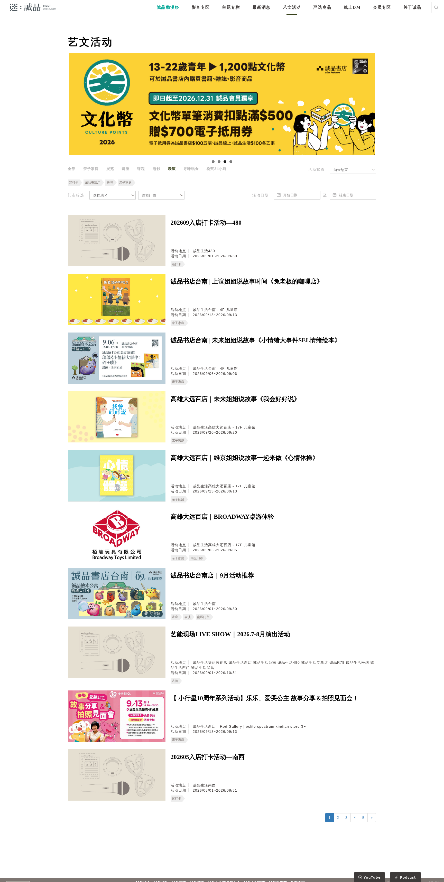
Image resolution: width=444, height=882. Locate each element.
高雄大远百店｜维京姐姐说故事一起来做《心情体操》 (245, 457)
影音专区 (201, 7)
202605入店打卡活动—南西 (208, 757)
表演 (172, 169)
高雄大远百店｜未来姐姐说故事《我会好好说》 (235, 399)
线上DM (352, 7)
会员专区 (382, 7)
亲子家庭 (91, 169)
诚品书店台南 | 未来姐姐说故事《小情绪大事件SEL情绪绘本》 (256, 340)
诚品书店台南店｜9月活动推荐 (212, 575)
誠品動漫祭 (168, 7)
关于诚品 (412, 7)
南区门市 (197, 558)
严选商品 (322, 7)
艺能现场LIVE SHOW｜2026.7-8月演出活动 (230, 634)
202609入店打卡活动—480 (206, 222)
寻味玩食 (191, 169)
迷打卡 (73, 182)
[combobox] (353, 169)
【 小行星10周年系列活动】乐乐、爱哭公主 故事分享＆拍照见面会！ (265, 698)
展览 (110, 169)
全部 (72, 169)
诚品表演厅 (92, 182)
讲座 (126, 169)
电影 (156, 169)
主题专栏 (231, 7)
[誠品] (33, 7)
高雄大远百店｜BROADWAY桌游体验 (222, 516)
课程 (141, 169)
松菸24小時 (217, 169)
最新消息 (262, 7)
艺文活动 (292, 7)
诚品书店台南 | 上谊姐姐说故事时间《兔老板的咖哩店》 (247, 281)
